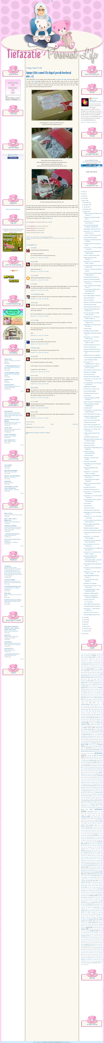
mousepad (86, 831)
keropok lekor (84, 792)
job (99, 775)
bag (81, 674)
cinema (88, 717)
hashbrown (83, 762)
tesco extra (91, 935)
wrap (100, 959)
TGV (82, 937)
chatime (98, 711)
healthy (95, 762)
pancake (89, 850)
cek (94, 709)
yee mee (91, 961)
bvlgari (99, 700)
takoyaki (99, 927)
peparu (99, 862)
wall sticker (89, 954)
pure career (93, 878)
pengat (89, 862)
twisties (95, 949)
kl (88, 795)
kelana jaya (91, 785)
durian (97, 739)
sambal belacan (99, 890)
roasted (96, 885)
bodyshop (83, 690)
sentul (82, 899)
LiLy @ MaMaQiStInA (36, 294)
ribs (92, 885)
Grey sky (6, 380)
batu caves (97, 679)
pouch (95, 870)
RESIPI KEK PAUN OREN (10, 471)
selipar (94, 897)
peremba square (89, 863)
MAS (94, 818)
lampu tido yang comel (63, 79)
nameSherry (7, 566)
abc (99, 654)
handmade (91, 760)
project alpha (84, 875)
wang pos (83, 956)
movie (92, 831)
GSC (93, 757)
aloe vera (98, 659)
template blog (97, 934)
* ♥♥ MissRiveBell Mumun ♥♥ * (12, 365)
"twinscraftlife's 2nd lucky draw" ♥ (92, 604)
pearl (99, 855)
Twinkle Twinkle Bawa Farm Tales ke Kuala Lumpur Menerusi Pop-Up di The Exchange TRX (12, 528)
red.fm (99, 880)
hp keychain (99, 765)
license (93, 804)
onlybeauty (90, 847)
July (85, 617)
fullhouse (94, 751)
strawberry (98, 915)
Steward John (8, 359)
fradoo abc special (96, 747)
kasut (101, 784)
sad (73, 238)
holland (86, 763)
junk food (95, 780)
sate (94, 892)
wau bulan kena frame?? (90, 487)
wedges (83, 959)
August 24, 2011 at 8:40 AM (40, 407)
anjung (90, 660)
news (95, 840)
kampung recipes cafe (87, 784)
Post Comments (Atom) (38, 427)
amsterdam (83, 660)
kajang (88, 782)
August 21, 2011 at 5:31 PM (40, 290)
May (85, 622)
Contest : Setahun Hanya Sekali (91, 255)
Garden (99, 751)
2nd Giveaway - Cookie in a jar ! (91, 388)
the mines (97, 939)
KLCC (82, 797)
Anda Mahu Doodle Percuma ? (91, 393)
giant (89, 753)
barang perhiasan (36, 238)
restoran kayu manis (86, 883)
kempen (100, 787)
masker (84, 820)
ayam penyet (84, 672)
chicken (94, 712)
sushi (93, 925)
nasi (93, 835)
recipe (93, 880)
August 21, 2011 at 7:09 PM (40, 335)
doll (82, 737)
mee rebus (92, 823)
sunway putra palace (92, 924)
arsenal (94, 664)
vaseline (99, 951)
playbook (33, 226)
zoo (101, 962)
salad (82, 890)
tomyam (95, 942)
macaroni (83, 813)
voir (95, 952)
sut (97, 925)
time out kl (94, 940)
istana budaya (91, 770)
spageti (82, 910)
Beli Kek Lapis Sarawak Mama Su (12, 521)
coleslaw (91, 721)
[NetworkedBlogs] (13, 154)
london (90, 807)
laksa (85, 802)
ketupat (91, 792)
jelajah (90, 775)
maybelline (90, 820)
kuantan (96, 800)
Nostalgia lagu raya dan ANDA (91, 330)
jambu (84, 774)
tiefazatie (33, 261)
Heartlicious (66, 1042)
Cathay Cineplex (85, 709)
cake (90, 702)
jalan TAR (95, 772)
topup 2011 (88, 944)
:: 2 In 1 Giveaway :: (89, 601)
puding (101, 875)
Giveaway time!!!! (88, 407)
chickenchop (90, 714)
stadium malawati (91, 912)
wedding (99, 957)
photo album (98, 865)
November (86, 204)
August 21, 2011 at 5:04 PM (40, 257)
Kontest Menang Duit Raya (90, 237)
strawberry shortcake (85, 917)
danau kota (93, 734)
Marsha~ (33, 375)
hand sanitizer (99, 758)
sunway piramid (92, 922)
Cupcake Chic (86, 731)
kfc (81, 794)
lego (100, 802)
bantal (99, 675)
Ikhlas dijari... (7, 593)
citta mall (94, 717)
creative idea (99, 727)
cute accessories (95, 731)
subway (90, 920)
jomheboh (99, 779)
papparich (100, 852)
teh (81, 930)
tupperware (99, 947)
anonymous (90, 662)
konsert (91, 799)
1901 (82, 654)
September (86, 209)
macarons (89, 813)
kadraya (83, 782)
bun (83, 700)
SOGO (89, 907)
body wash (98, 689)
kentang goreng (99, 789)
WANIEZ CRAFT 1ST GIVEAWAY (92, 355)
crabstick (89, 726)
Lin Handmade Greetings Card (12, 586)
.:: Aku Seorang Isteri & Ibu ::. (12, 533)
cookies (98, 722)
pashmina (83, 855)
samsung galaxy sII (31, 228)
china (101, 714)
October (86, 207)
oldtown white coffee (87, 845)
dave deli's (99, 734)
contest (83, 722)
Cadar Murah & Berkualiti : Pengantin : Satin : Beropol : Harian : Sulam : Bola (12, 628)
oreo (95, 847)
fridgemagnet (96, 749)
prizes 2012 (97, 873)
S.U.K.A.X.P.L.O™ (9, 648)
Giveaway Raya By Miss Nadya (91, 376)
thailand (86, 937)
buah (82, 697)
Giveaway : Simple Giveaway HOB (92, 235)
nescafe (96, 838)
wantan (99, 956)
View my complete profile (89, 122)
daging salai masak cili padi (92, 732)
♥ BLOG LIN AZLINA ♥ (10, 434)
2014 (83, 193)
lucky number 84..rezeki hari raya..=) (93, 369)
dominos (87, 737)
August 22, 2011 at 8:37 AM (40, 383)
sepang (96, 899)
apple (100, 662)
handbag (85, 760)
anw (95, 662)
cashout (99, 707)
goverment (86, 757)
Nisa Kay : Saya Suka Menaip (12, 475)
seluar (99, 897)
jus (99, 780)
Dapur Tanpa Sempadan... (11, 470)
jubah (89, 780)
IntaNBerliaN (34, 348)
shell (83, 904)
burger (87, 700)
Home (52, 424)
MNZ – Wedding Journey (10, 441)
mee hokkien (84, 823)
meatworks (92, 821)
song (94, 907)
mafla (99, 813)
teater (95, 929)
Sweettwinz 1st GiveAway (90, 583)
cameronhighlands (85, 704)
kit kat (89, 794)
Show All (22, 391)
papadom (94, 852)
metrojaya (95, 826)
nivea (82, 842)
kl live (93, 795)
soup (93, 909)
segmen (85, 895)
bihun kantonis (92, 685)
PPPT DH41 (84, 872)
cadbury (82, 702)
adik (82, 655)
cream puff (100, 726)
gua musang (99, 757)
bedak (99, 680)
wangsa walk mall (91, 956)
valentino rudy (92, 951)
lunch (99, 811)
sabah (94, 888)
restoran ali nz (84, 882)
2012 (83, 198)
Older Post (75, 424)
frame (82, 749)
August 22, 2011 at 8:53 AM (40, 397)
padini (99, 848)
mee (99, 821)
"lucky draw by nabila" (89, 443)
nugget (85, 843)
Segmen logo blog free (89, 297)
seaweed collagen (90, 894)
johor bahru (98, 777)
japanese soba (91, 774)
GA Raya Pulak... (88, 328)
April (85, 624)
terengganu (84, 935)
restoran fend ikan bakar (96, 882)
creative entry (87, 727)
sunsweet (83, 922)
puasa (94, 875)
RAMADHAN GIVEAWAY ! (90, 386)
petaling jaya (90, 865)
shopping (88, 904)
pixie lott (94, 867)
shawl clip (100, 902)
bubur (87, 697)
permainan (83, 865)
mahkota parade (91, 815)
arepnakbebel (8, 641)
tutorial (84, 949)
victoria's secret (84, 952)
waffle (84, 954)
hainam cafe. (85, 758)
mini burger (98, 828)
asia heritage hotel (93, 665)
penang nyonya (90, 860)
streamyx (94, 917)
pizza (99, 867)
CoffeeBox (98, 719)
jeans (86, 775)
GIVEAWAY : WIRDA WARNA (91, 593)
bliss (95, 687)
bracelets (83, 694)
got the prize (53, 238)
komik (86, 799)
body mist (91, 689)
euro (101, 741)
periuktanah (7, 481)
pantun (87, 852)
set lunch (90, 900)
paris (94, 853)
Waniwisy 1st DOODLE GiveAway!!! (93, 302)
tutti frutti (89, 949)
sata (89, 892)
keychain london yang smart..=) (91, 489)
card (87, 706)
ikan (91, 767)
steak (94, 914)
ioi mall (84, 770)
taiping (94, 927)
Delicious (85, 736)
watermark (83, 957)
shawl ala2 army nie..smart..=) (91, 612)
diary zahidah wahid (9, 440)
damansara (85, 734)
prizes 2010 (98, 872)
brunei (94, 696)
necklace (91, 838)
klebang (87, 797)
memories (91, 825)
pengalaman (83, 862)
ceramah (99, 709)
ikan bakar (96, 767)
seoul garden (89, 899)
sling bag (96, 905)
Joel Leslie (33, 320)
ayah (101, 669)
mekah (99, 823)
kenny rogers (85, 789)
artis (100, 664)
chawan (82, 712)
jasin (96, 774)
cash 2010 (85, 707)
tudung (84, 947)
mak (99, 815)
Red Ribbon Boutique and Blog (12, 599)
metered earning (85, 826)
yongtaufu (88, 962)
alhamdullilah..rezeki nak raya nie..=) (93, 229)
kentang (92, 789)
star (99, 912)
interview (100, 768)
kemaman (83, 787)
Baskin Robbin (87, 679)
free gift (37, 232)
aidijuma (87, 655)
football (87, 747)
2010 (83, 633)
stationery (89, 914)
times (100, 940)
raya (88, 880)
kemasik (89, 787)
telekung (100, 930)
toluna (91, 160)
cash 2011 (91, 707)
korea (96, 799)
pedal (82, 857)
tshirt (91, 945)
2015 (83, 191)
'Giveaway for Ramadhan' (90, 461)
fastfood (100, 744)
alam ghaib (83, 659)
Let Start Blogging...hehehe (11, 372)
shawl (93, 902)
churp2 (82, 717)
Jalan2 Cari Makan (8, 482)
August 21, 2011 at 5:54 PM (40, 298)
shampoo (88, 902)
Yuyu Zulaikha (8, 465)
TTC (96, 945)
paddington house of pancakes (88, 848)
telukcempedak (86, 932)
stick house (85, 915)
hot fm (96, 763)
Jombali (93, 779)
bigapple (95, 684)
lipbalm (93, 805)
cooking (83, 724)
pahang (83, 850)
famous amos (92, 744)
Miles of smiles (8, 513)
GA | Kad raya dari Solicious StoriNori (93, 530)
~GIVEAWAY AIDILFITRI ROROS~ (92, 606)
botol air (92, 692)
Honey (91, 763)
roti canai (96, 887)
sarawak (84, 892)
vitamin (91, 952)
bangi (95, 675)
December (86, 202)
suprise (100, 924)
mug (83, 833)
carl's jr (100, 706)
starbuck (83, 914)
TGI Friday (98, 935)
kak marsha (35, 81)
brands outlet (91, 694)
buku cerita (93, 699)
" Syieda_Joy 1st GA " (89, 508)
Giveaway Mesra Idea (89, 445)
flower (97, 746)
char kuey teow (90, 711)
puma (88, 878)
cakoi (98, 702)
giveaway (98, 753)
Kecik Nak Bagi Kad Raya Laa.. (91, 277)
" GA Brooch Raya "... (89, 455)
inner (95, 768)
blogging (45, 238)
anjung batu (97, 660)
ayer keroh (92, 672)
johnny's (82, 777)
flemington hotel (90, 746)
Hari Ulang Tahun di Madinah (11, 542)
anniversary (83, 662)
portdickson (98, 868)
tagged (88, 927)
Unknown (33, 275)
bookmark (85, 692)
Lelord (32, 247)
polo (88, 868)
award (88, 669)
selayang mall (86, 897)
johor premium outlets (85, 779)
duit (81, 739)
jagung (97, 770)
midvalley (88, 828)
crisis (95, 729)
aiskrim (90, 657)
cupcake (100, 729)
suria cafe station (86, 925)
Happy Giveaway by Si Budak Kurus (93, 401)
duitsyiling (86, 739)
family (82, 744)
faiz (100, 742)
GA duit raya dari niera (89, 374)
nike (100, 840)
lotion (99, 807)
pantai (82, 852)
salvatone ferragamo (89, 890)
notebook (87, 842)
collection (98, 721)
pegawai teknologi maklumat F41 (88, 858)
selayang (100, 895)
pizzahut (83, 868)
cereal (82, 711)
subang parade (92, 919)
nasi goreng (89, 837)
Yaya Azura (7, 635)
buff (91, 697)
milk (93, 828)
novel (93, 842)
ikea (91, 768)
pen (99, 858)
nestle (101, 838)
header (89, 762)
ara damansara (85, 664)
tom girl (90, 942)
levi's (88, 804)
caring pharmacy (93, 706)
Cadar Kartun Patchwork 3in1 (11, 631)
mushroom (95, 833)
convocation (91, 722)
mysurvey (32, 222)
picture (83, 867)
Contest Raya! (87, 395)
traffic (86, 945)
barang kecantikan (85, 677)
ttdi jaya (100, 945)
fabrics (88, 742)
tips (81, 942)
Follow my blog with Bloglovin (13, 209)
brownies (89, 696)
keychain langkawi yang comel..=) (92, 344)
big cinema (88, 684)
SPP (98, 910)
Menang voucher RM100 (10, 436)
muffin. (100, 831)
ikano (86, 768)
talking (28, 239)
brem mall (98, 694)
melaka (82, 825)
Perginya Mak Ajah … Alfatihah (11, 489)
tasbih (90, 929)
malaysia (99, 816)
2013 (83, 196)
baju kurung (95, 674)
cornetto (92, 724)
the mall (99, 937)
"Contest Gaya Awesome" (90, 347)
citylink (100, 717)
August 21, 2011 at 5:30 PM (40, 280)
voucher (100, 952)
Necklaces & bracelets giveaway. (92, 279)
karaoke (96, 784)
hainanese (92, 758)
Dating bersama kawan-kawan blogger (13, 514)
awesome (96, 669)
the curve (92, 937)
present (91, 872)
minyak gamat (84, 830)
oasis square (92, 843)
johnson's (88, 777)
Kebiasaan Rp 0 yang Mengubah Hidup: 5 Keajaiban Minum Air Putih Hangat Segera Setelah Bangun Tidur (13, 414)
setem (96, 900)
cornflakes (98, 724)
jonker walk (83, 780)
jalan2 (100, 772)
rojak (101, 885)
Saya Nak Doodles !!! (89, 300)
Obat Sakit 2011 (8, 411)
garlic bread (83, 753)
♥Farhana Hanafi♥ (9, 384)
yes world (98, 961)
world (95, 959)
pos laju (61, 238)
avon (83, 669)
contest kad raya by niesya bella (92, 420)
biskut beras (90, 687)
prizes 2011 (68, 238)
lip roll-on (88, 805)
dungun (92, 739)
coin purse (83, 721)
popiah (92, 868)
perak (82, 863)
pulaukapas (85, 877)
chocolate (90, 716)
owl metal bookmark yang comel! (92, 510)
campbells (96, 704)
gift (92, 753)
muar (96, 831)
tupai (94, 947)
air (92, 655)
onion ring (83, 847)
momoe (95, 830)
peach (94, 855)
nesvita (84, 840)
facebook (94, 742)
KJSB (84, 795)
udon (100, 949)
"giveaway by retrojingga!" (90, 372)
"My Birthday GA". (88, 505)
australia (95, 667)
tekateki (92, 931)
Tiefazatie (39, 1042)
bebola (95, 680)
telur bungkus (95, 932)
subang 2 (85, 919)
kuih (101, 800)
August (85, 211)
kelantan (99, 785)
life (99, 804)
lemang (82, 804)
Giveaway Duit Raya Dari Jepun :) (92, 349)
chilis (97, 714)
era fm (97, 741)
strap (92, 915)
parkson (98, 853)
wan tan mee (97, 954)
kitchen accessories (97, 794)
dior (95, 736)
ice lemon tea (85, 767)
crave (94, 726)
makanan (83, 817)
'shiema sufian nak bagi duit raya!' (92, 424)
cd (91, 709)
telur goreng (89, 934)
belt (87, 682)
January (86, 630)
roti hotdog (88, 888)
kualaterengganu (87, 800)
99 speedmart (93, 654)
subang (100, 917)
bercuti (91, 682)
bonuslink (100, 690)
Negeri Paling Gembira (9, 650)
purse (99, 878)
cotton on (83, 726)
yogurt (82, 962)
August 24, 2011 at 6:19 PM (40, 418)
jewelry (95, 775)
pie (89, 867)
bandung (90, 675)
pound (99, 870)
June (85, 619)
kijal (85, 794)
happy (98, 760)
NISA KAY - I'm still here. (10, 477)
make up (92, 816)
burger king (93, 700)
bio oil (99, 685)
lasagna (89, 802)
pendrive (98, 860)
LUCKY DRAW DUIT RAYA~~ (91, 359)
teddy (99, 929)
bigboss (100, 684)
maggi (82, 815)
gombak (89, 755)
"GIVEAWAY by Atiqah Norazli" (91, 437)
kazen (84, 785)
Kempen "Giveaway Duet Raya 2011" (93, 426)
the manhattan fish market (87, 939)
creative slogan (87, 729)
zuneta (32, 284)
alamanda (91, 659)
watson (89, 957)
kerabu (91, 790)
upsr (86, 951)
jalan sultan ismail (87, 772)
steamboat (99, 914)
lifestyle (82, 805)
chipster (84, 716)
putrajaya (83, 880)
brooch (82, 696)
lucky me (84, 809)
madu (95, 813)
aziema (99, 672)
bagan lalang (87, 674)
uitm (82, 951)
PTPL (90, 875)
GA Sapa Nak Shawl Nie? (90, 422)
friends (82, 751)
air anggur (98, 655)
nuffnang (99, 842)
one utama (97, 845)
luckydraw (98, 809)
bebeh (89, 680)
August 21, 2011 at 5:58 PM (40, 316)
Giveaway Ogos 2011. (89, 599)
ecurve (86, 741)
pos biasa (83, 870)
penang (83, 860)
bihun (84, 685)
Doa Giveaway (87, 503)
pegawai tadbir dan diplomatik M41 (93, 857)
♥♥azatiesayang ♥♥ (35, 339)
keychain (97, 792)
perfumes (98, 863)
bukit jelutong (86, 699)
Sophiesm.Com (8, 379)
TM (85, 942)
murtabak (89, 833)
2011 (83, 200)
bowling (98, 692)
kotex (101, 799)
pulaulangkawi (93, 877)
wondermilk (89, 959)
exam (83, 742)
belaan (82, 682)
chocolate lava (98, 716)
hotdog (85, 765)
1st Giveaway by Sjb (89, 293)
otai (99, 847)
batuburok (83, 680)
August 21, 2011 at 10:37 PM (40, 371)
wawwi (94, 957)
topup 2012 (96, 944)
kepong (84, 790)
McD (101, 820)
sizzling (85, 905)
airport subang (84, 657)
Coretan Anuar (8, 427)
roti (83, 887)
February (86, 628)
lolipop (86, 807)
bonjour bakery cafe (92, 690)
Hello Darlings (7, 466)
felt (85, 746)
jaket (101, 770)
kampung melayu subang (97, 782)
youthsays (95, 962)
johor (93, 777)
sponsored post (91, 910)
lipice (98, 805)
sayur (98, 892)
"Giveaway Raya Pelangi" (90, 304)
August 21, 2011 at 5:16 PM (40, 271)
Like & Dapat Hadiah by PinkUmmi (92, 295)
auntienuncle (88, 667)
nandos (88, 835)
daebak (82, 732)
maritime (89, 818)
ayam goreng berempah (95, 670)
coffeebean (91, 719)
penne (94, 862)
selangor (91, 895)
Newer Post (29, 424)
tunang (89, 947)
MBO (96, 820)
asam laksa (83, 665)
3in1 (86, 654)
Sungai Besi (98, 920)
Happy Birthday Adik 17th (10, 535)
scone (82, 894)
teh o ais (86, 930)
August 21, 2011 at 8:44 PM (40, 352)
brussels (99, 696)
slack (91, 905)
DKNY (99, 736)
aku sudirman (98, 657)
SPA (99, 909)
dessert (91, 736)
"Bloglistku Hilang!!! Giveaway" (91, 528)
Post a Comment (30, 421)
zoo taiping (84, 964)
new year (90, 840)
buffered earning (98, 697)
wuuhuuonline (84, 961)
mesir (99, 825)
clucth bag (85, 719)
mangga (83, 818)
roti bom (89, 887)
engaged (92, 741)
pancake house (97, 850)
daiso (101, 732)
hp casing (92, 765)
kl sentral (99, 795)
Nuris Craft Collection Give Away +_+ (93, 414)
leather (95, 802)
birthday (83, 687)
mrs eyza (33, 401)
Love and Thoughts (9, 579)
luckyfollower (90, 811)
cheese (88, 712)
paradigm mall (86, 853)
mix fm (90, 830)
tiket (90, 940)
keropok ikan (98, 790)
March (85, 626)
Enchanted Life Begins (10, 525)
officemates (99, 843)
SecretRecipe (99, 894)
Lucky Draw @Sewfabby (90, 391)
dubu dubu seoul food (96, 737)
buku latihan (99, 699)
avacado (100, 667)
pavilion (89, 855)
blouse (85, 689)
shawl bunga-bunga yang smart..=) (92, 306)
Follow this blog (13, 157)
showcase (96, 904)
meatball (85, 821)
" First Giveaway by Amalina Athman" (93, 357)
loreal (95, 807)
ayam (85, 670)
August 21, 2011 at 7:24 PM (40, 344)
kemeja (95, 787)
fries (88, 751)
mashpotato (99, 818)
